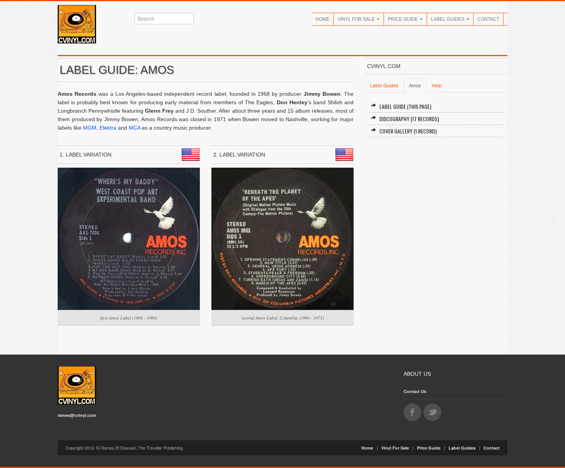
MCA (134, 128)
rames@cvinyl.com (77, 415)
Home (322, 19)
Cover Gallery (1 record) (408, 131)
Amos (415, 85)
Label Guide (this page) (405, 106)
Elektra (108, 128)
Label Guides (448, 19)
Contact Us (415, 391)
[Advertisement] (436, 205)
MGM (89, 128)
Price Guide (403, 19)
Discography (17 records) (409, 119)
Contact (488, 19)
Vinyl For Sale (356, 19)
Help (437, 85)
